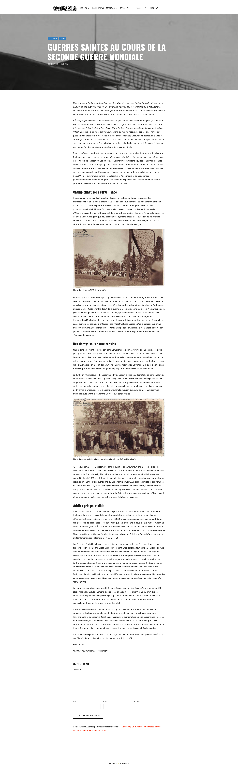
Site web (137, 702)
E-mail (105, 702)
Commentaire (78, 670)
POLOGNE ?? (53, 38)
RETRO (63, 38)
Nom (74, 702)
